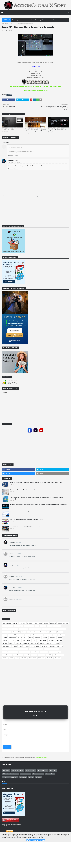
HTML (25, 637)
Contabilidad (6, 629)
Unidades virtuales (58, 654)
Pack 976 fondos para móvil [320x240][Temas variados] (25, 527)
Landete (18, 640)
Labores (12, 640)
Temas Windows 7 (7, 654)
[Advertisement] (35, 212)
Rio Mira (47, 649)
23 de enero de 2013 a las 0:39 (14, 162)
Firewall (4, 634)
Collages (43, 626)
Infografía (45, 637)
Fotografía (20, 634)
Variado (12, 657)
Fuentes (27, 634)
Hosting (20, 637)
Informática (53, 637)
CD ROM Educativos (7, 626)
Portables (26, 646)
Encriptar (59, 631)
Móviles (11, 643)
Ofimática (48, 643)
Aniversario (22, 623)
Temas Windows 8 (18, 654)
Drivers (23, 631)
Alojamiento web (7, 623)
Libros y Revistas (26, 640)
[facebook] (18, 469)
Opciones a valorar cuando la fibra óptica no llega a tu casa (26, 490)
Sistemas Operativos (25, 652)
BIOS (40, 623)
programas (60, 646)
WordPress (57, 657)
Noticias (42, 643)
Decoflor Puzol (50, 774)
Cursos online (56, 629)
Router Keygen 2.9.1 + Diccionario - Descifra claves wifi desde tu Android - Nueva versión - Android (37, 482)
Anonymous (12, 553)
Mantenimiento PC (42, 640)
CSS (39, 629)
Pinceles (15, 646)
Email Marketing (44, 631)
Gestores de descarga (37, 634)
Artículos (29, 623)
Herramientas (12, 637)
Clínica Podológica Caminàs (10, 774)
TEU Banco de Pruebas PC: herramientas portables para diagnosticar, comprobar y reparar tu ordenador (38, 504)
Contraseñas (14, 629)
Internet (60, 637)
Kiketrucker (5, 30)
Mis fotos (5, 643)
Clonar (31, 626)
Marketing (51, 640)
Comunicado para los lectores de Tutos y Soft (22, 512)
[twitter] (52, 469)
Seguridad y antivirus (8, 652)
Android (15, 623)
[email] (52, 473)
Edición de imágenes (33, 631)
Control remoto (23, 629)
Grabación (61, 634)
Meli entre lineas (25, 774)
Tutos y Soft (12, 542)
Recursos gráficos (15, 649)
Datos (63, 629)
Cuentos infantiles (46, 629)
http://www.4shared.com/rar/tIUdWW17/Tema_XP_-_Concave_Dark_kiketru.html (35, 86)
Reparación (32, 649)
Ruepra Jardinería (42, 770)
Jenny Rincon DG (30, 770)
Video (17, 657)
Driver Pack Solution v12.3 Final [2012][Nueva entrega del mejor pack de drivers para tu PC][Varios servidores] (36, 498)
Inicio (3, 23)
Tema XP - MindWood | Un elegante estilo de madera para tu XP (35, 130)
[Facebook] (29, 432)
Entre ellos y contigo (17, 770)
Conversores (33, 629)
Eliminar (16, 155)
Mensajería (59, 640)
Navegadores (34, 643)
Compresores (56, 626)
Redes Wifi (24, 649)
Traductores (42, 654)
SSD (51, 652)
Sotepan (38, 777)
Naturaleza (26, 643)
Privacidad (44, 646)
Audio (35, 623)
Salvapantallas (54, 649)
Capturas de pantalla (63, 623)
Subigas (31, 777)
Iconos (31, 637)
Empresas (52, 631)
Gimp (55, 634)
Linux (34, 640)
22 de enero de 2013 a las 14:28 (15, 147)
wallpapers (23, 657)
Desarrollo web (6, 631)
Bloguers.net (23, 777)
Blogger (46, 623)
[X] (35, 432)
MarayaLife (53, 770)
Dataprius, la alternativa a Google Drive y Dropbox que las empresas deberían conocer (36, 20)
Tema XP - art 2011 (8, 129)
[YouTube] (41, 432)
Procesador (52, 646)
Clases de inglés (18, 626)
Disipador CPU (16, 631)
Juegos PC (5, 640)
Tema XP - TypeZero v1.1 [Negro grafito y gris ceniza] (57, 130)
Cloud (37, 626)
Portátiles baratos (35, 646)
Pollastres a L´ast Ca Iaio (10, 777)
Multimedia (18, 643)
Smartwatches (44, 652)
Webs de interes (32, 657)
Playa (20, 646)
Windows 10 (41, 657)
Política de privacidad (41, 757)
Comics (49, 626)
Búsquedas (53, 623)
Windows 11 (50, 657)
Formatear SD (12, 634)
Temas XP (7, 23)
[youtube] (18, 473)
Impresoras (37, 637)
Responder (10, 155)
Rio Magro (40, 649)
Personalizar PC (6, 646)
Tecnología (57, 652)
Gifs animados (48, 634)
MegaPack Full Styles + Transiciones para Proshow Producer (26, 519)
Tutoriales (49, 654)
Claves (26, 626)
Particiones (56, 643)
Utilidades (5, 657)
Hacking (5, 637)
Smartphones (35, 652)
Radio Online (6, 649)
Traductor (34, 654)
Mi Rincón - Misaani (38, 774)
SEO (16, 652)
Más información (32, 840)
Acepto (42, 840)
